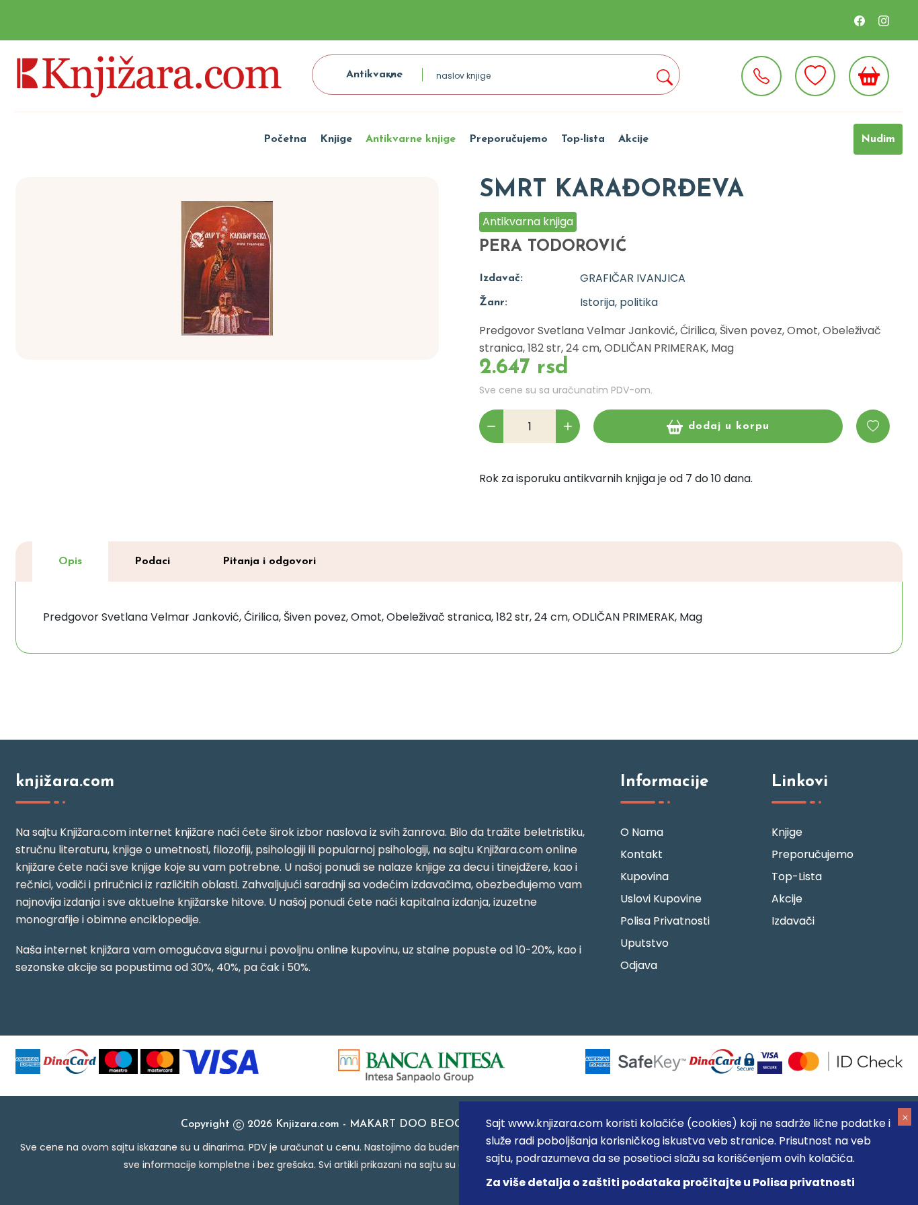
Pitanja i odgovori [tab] (269, 561)
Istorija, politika (619, 302)
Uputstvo (644, 943)
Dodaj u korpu (728, 426)
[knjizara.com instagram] (883, 20)
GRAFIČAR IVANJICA (632, 278)
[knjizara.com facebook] (859, 20)
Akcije (633, 139)
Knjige (336, 139)
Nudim (878, 139)
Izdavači (793, 921)
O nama (641, 832)
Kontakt (641, 854)
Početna (284, 139)
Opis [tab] (70, 561)
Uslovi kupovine (661, 898)
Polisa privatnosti (665, 921)
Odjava (638, 965)
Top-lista (583, 139)
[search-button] (664, 75)
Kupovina (644, 876)
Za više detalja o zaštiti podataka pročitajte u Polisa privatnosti (670, 1182)
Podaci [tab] (152, 561)
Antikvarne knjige (411, 139)
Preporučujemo (508, 139)
